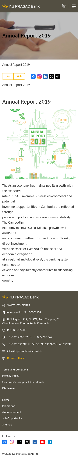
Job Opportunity (12, 418)
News (5, 400)
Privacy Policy (10, 376)
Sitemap (7, 424)
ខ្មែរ (64, 6)
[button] (74, 6)
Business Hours (16, 358)
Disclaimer (8, 388)
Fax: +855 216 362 (41, 337)
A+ (19, 76)
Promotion (8, 406)
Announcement (11, 412)
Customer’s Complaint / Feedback (23, 382)
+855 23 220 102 (17, 337)
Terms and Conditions (15, 369)
